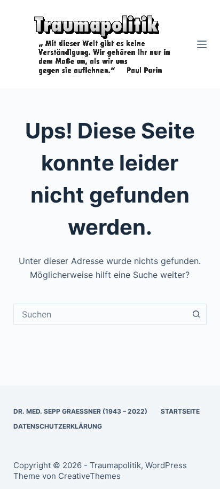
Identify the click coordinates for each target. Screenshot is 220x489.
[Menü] (202, 44)
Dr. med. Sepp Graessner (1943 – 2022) (80, 411)
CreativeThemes (89, 476)
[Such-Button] (196, 314)
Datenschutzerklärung (57, 426)
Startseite (180, 411)
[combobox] (100, 314)
